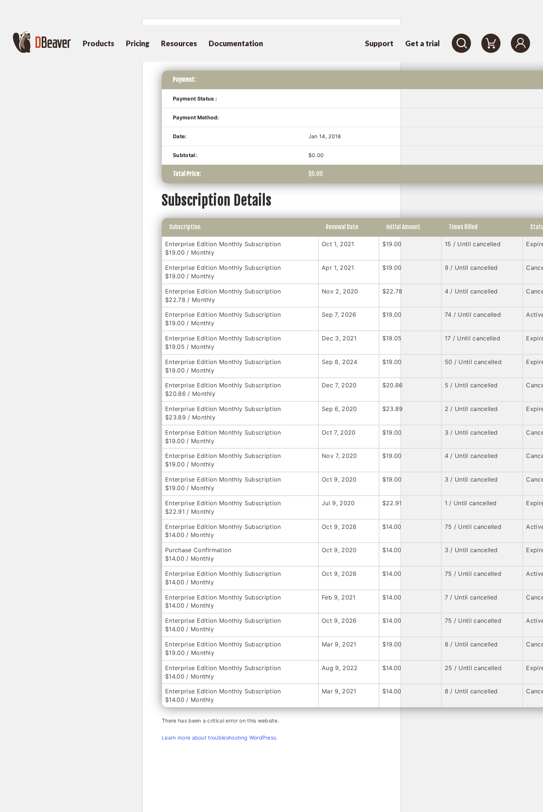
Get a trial (422, 43)
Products (98, 43)
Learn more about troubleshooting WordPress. (220, 737)
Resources (179, 43)
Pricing (137, 43)
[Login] (520, 43)
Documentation (236, 43)
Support (379, 43)
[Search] (461, 43)
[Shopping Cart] (491, 43)
